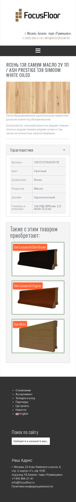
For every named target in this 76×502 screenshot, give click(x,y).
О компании (23, 390)
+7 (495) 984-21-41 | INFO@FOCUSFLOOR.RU (46, 38)
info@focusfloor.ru (23, 482)
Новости (21, 409)
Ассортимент (24, 394)
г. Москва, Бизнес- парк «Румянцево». (48, 33)
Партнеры (22, 402)
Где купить (22, 405)
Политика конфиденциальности (32, 486)
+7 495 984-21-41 (23, 478)
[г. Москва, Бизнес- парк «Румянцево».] (38, 16)
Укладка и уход (25, 398)
